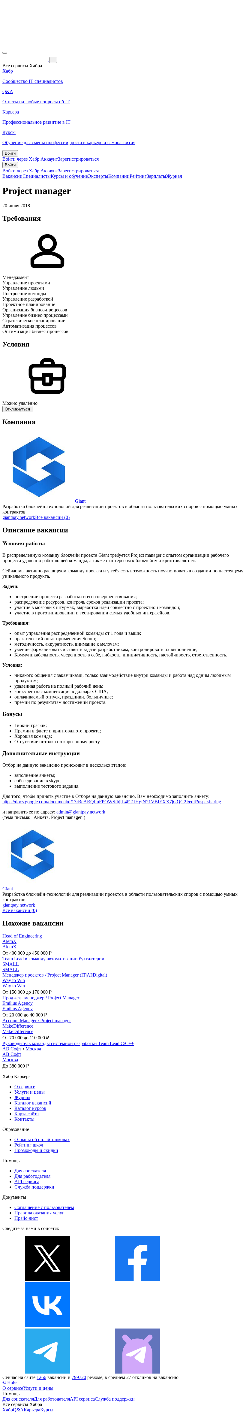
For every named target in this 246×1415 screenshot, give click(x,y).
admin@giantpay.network (80, 811)
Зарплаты (156, 176)
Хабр (7, 1409)
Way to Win (13, 980)
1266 (41, 1377)
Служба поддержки (34, 1186)
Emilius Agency (17, 1003)
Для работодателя (32, 1176)
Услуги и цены (29, 1092)
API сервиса (26, 1181)
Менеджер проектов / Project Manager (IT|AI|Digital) (54, 974)
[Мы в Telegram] (47, 1371)
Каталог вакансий (32, 1102)
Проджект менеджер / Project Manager (40, 997)
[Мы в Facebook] (137, 1279)
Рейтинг (138, 176)
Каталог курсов (30, 1108)
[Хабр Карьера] (25, 59)
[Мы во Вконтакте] (47, 1325)
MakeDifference (17, 1026)
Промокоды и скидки (36, 1150)
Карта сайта (26, 1113)
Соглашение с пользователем (44, 1207)
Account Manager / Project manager (36, 1020)
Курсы (46, 1409)
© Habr (9, 1382)
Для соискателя (30, 1170)
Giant (80, 501)
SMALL (10, 964)
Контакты (24, 1119)
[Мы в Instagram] (137, 1325)
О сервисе (24, 1086)
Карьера (32, 1409)
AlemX (9, 941)
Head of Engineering (22, 935)
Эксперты (98, 176)
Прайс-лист (26, 1218)
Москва (33, 1048)
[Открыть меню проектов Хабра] (4, 53)
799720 (79, 1377)
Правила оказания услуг (39, 1212)
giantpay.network (18, 517)
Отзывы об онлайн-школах (42, 1139)
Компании (119, 176)
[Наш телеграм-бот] (137, 1371)
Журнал (174, 176)
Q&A (18, 1409)
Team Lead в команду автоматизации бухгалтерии (53, 958)
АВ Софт (11, 1048)
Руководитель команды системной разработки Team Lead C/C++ (68, 1043)
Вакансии (12, 176)
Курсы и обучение (69, 176)
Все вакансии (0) (52, 517)
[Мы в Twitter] (47, 1279)
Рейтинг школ (28, 1144)
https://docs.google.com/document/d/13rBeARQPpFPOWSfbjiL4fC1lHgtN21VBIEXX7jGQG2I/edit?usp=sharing (111, 801)
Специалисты (36, 176)
